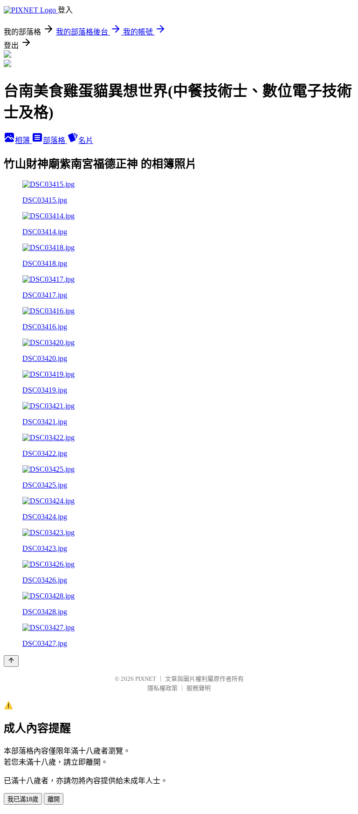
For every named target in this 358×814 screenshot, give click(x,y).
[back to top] (11, 661)
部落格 (55, 140)
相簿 (23, 140)
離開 (54, 799)
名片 (85, 140)
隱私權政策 (162, 688)
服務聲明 (198, 688)
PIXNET (145, 678)
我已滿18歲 (22, 799)
